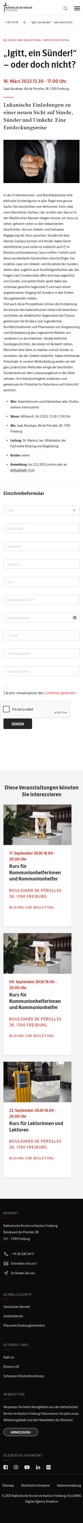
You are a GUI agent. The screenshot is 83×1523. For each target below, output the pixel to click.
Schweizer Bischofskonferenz (23, 1376)
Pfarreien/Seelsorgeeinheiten (24, 1325)
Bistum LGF (11, 1366)
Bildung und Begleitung (22, 40)
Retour (12, 22)
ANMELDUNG (21, 1432)
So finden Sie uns (22, 1273)
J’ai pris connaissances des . (40, 693)
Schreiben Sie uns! (23, 1263)
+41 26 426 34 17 (22, 1254)
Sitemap (8, 1485)
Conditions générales (60, 693)
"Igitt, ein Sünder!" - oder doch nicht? (52, 22)
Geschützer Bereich (16, 1306)
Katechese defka (56, 40)
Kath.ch (8, 1357)
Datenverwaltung (69, 1485)
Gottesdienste (13, 1316)
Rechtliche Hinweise (35, 1485)
